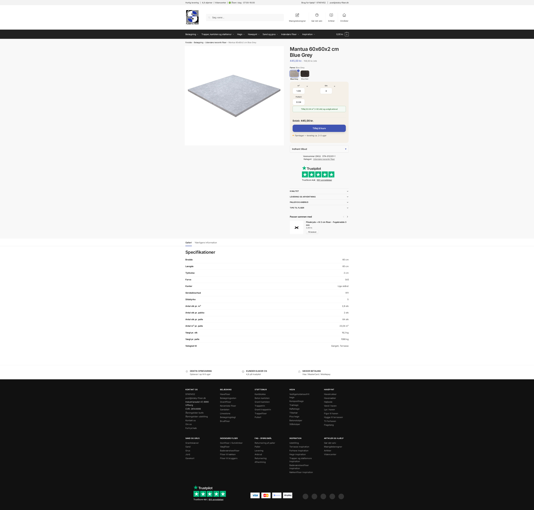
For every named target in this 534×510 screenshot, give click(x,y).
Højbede (328, 402)
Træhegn (293, 405)
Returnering (261, 458)
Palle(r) (299, 97)
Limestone (225, 413)
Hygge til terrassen (333, 417)
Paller (257, 446)
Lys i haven (329, 409)
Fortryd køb (191, 428)
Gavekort (189, 458)
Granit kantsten (262, 402)
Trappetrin (260, 405)
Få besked (312, 232)
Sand (187, 446)
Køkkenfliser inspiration (301, 472)
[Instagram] (314, 496)
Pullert (258, 417)
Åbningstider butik (194, 412)
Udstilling (294, 443)
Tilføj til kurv (319, 128)
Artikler (331, 21)
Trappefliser (261, 413)
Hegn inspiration (297, 454)
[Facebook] (305, 496)
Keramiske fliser (228, 405)
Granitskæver (192, 443)
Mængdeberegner (297, 21)
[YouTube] (341, 496)
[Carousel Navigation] (345, 216)
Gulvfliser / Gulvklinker (231, 443)
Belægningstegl (228, 417)
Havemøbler (330, 398)
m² (299, 86)
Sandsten (224, 409)
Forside (188, 42)
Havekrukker (330, 394)
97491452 (321, 2)
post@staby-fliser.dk (339, 2)
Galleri (188, 242)
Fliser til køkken (228, 454)
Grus (187, 450)
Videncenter (220, 2)
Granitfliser (225, 402)
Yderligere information (206, 242)
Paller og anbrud (299, 202)
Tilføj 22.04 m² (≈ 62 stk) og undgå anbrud (319, 109)
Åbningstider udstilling (196, 416)
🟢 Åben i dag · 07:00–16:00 (242, 2)
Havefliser (225, 394)
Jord (187, 454)
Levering (259, 450)
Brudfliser (225, 421)
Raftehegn (294, 409)
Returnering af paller (265, 443)
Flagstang (329, 425)
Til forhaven (330, 421)
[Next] (347, 216)
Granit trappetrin (263, 409)
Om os (188, 424)
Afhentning (260, 462)
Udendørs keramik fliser (215, 42)
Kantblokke (260, 394)
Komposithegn (296, 401)
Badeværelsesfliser (229, 450)
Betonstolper (295, 420)
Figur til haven (331, 413)
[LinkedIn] (332, 496)
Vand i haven (330, 405)
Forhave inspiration (298, 450)
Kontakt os (190, 420)
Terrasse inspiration (299, 446)
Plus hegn (294, 416)
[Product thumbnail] (298, 227)
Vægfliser (225, 446)
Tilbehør (293, 412)
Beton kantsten (262, 398)
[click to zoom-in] (234, 95)
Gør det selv (316, 21)
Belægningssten (228, 398)
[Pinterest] (323, 496)
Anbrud (258, 454)
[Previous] (343, 216)
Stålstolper (294, 424)
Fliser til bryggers (228, 458)
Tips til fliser (297, 208)
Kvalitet (294, 191)
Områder (344, 21)
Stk (326, 86)
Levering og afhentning (303, 197)
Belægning (198, 42)
